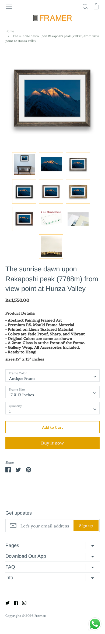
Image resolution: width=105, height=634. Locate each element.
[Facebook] (14, 602)
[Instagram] (22, 602)
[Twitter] (5, 602)
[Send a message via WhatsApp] (95, 624)
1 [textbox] (10, 411)
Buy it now (52, 443)
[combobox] (52, 375)
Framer (39, 615)
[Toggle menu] (8, 6)
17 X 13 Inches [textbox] (21, 394)
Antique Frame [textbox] (22, 378)
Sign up (86, 525)
